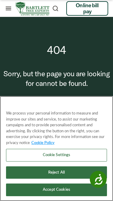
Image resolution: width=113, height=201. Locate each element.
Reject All (56, 172)
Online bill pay (87, 8)
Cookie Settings (57, 155)
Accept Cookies (56, 190)
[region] (56, 148)
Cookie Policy (43, 143)
